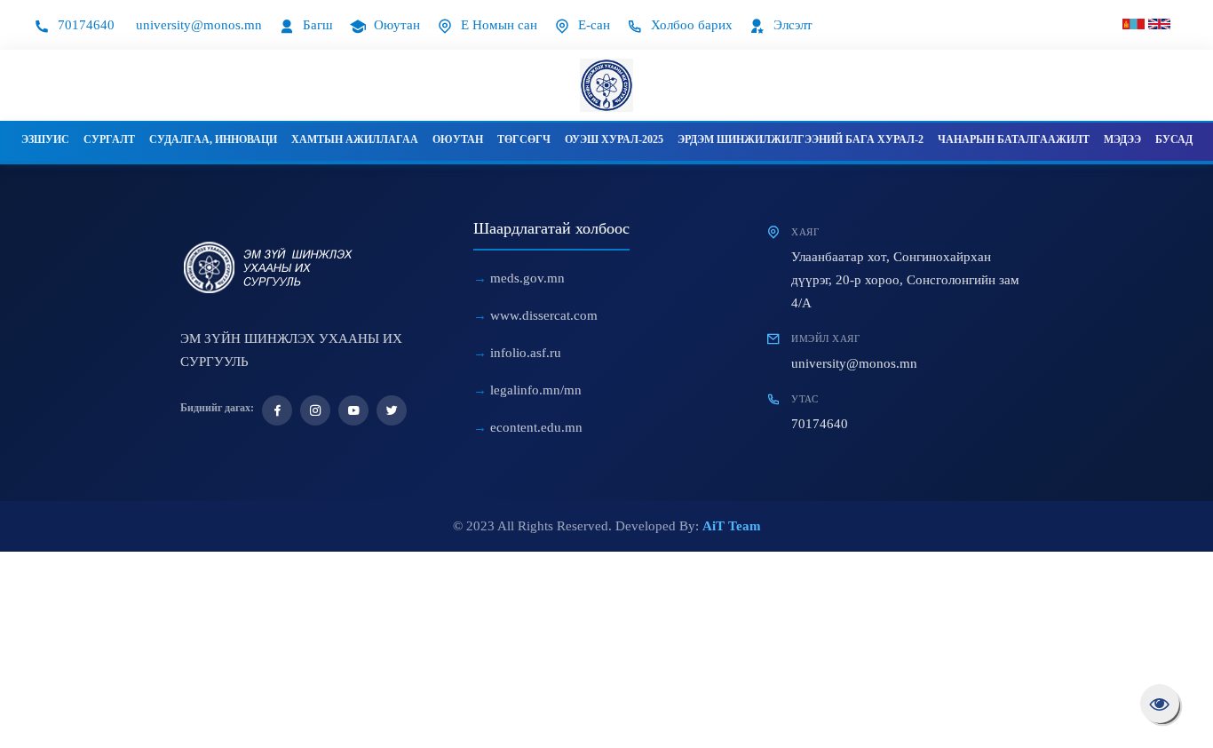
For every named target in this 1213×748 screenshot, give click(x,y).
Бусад (1174, 139)
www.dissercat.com (544, 315)
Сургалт (109, 139)
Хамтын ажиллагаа (354, 139)
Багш (316, 25)
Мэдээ (1122, 139)
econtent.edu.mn (536, 427)
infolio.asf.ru (525, 353)
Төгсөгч (524, 139)
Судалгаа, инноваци (213, 139)
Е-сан (592, 25)
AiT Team (731, 526)
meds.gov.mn (527, 278)
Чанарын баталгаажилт (1014, 139)
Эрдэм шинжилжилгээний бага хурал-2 (801, 139)
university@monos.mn (199, 25)
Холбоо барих (690, 25)
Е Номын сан (497, 25)
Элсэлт (791, 25)
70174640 (84, 25)
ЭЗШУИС (45, 139)
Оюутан (395, 25)
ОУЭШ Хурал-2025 (614, 139)
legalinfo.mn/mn (536, 390)
